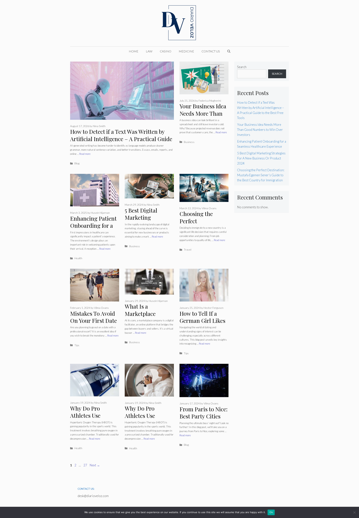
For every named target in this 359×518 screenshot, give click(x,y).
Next (95, 465)
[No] (354, 512)
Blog (76, 163)
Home (133, 51)
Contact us (211, 51)
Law (149, 51)
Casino (165, 51)
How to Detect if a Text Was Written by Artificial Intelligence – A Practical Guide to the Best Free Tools (121, 139)
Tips (76, 345)
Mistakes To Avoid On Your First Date (93, 317)
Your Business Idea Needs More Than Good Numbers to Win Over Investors (204, 117)
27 (85, 465)
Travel (187, 249)
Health (78, 258)
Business (189, 142)
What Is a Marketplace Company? (140, 313)
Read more (84, 153)
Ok (271, 512)
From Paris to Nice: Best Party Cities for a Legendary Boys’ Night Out (204, 420)
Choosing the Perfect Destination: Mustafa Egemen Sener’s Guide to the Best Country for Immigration (260, 175)
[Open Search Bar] (229, 51)
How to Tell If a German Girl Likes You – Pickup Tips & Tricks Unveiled (202, 324)
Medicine (186, 51)
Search (241, 67)
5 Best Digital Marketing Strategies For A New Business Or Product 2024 (261, 158)
